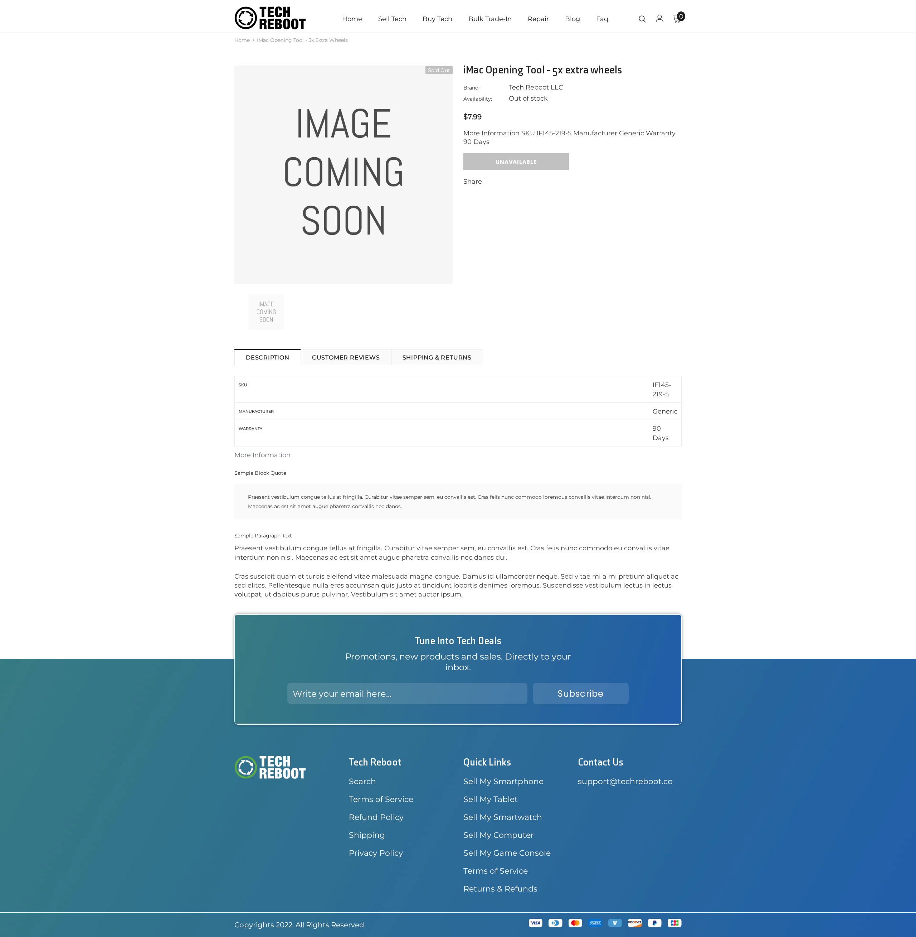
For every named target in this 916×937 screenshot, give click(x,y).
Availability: (477, 99)
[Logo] (276, 17)
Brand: (471, 87)
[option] (343, 175)
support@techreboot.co (625, 781)
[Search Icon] (642, 18)
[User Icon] (660, 18)
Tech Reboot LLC (536, 87)
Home (242, 40)
